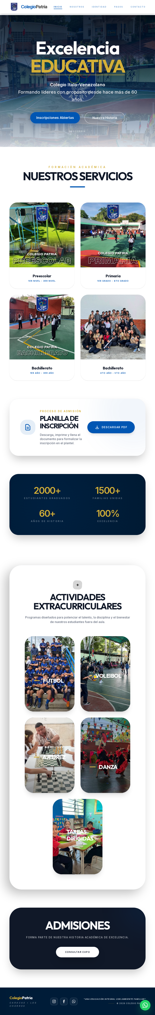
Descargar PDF (114, 427)
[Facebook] (64, 1001)
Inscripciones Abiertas (55, 118)
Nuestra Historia (104, 118)
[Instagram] (54, 1001)
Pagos (118, 7)
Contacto (138, 7)
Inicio (58, 7)
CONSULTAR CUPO (77, 952)
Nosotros (77, 7)
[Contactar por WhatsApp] (145, 1005)
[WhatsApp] (74, 1001)
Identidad (99, 7)
